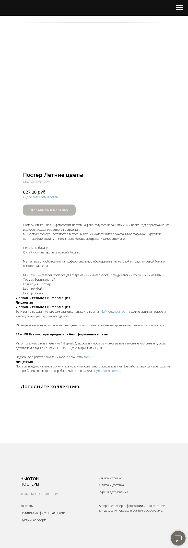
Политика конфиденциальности (43, 513)
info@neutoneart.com (114, 311)
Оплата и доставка (111, 485)
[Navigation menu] (179, 7)
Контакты (27, 506)
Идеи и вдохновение (113, 492)
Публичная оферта (107, 371)
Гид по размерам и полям (40, 197)
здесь (87, 357)
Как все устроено (110, 478)
